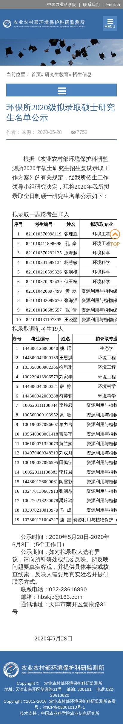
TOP (115, 244)
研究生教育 (57, 74)
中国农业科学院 (61, 4)
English (113, 4)
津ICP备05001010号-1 (64, 707)
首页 (36, 74)
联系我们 (91, 4)
